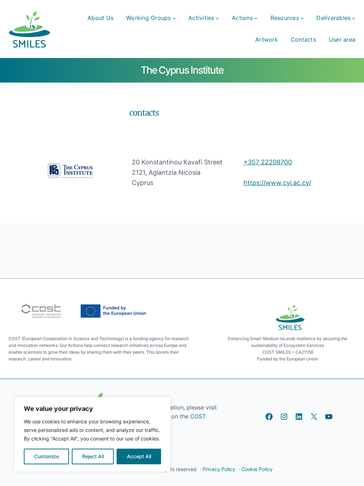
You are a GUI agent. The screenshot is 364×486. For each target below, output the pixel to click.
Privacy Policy (219, 469)
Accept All (139, 456)
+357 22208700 (267, 162)
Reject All (93, 456)
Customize (46, 456)
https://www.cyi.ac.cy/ (277, 182)
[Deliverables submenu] (353, 18)
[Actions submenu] (256, 18)
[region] (92, 434)
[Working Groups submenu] (174, 18)
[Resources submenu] (302, 18)
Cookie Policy (257, 469)
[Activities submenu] (217, 18)
